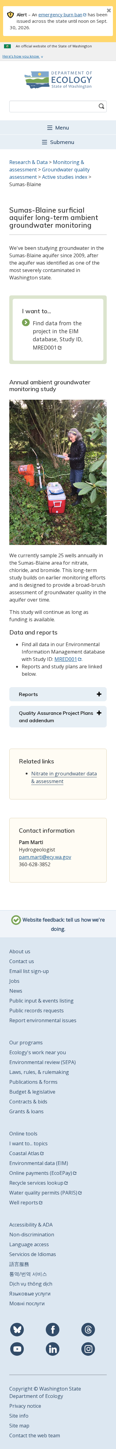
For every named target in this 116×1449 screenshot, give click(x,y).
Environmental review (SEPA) (42, 1062)
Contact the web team (34, 1435)
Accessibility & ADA (31, 1224)
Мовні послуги (27, 1303)
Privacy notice (25, 1406)
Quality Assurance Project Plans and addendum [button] (56, 716)
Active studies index (64, 177)
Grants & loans (26, 1111)
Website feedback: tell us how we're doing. (63, 925)
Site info (18, 1415)
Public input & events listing (41, 1000)
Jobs (14, 981)
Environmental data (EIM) (38, 1163)
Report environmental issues (42, 1020)
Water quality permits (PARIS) (43, 1192)
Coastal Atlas (24, 1153)
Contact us (21, 961)
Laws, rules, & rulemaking (39, 1072)
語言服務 (19, 1264)
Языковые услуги (29, 1293)
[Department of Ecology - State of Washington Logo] (58, 80)
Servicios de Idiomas (32, 1254)
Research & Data (28, 162)
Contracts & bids (28, 1101)
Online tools (23, 1133)
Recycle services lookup (36, 1182)
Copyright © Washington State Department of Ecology (45, 1392)
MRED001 (65, 659)
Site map (19, 1425)
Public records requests (36, 1010)
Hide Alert (95, 11)
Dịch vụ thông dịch (30, 1283)
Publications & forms (33, 1082)
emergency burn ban (60, 14)
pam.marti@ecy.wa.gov (45, 857)
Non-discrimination (31, 1234)
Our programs (26, 1042)
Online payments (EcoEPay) (40, 1173)
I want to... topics (28, 1143)
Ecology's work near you (37, 1052)
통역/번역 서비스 (28, 1274)
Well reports (23, 1202)
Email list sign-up (29, 971)
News (15, 990)
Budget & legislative (32, 1091)
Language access (29, 1244)
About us (19, 951)
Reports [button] (28, 694)
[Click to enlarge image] (58, 472)
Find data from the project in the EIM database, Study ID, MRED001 (58, 335)
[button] (58, 127)
